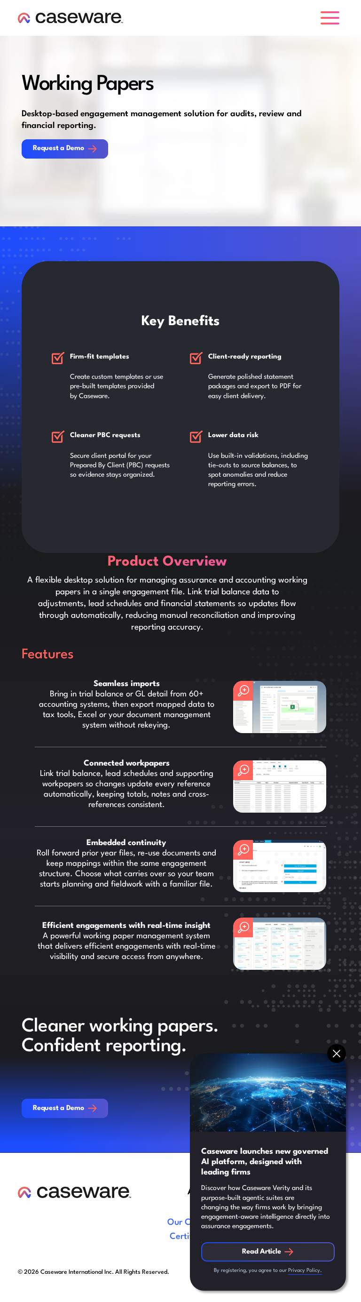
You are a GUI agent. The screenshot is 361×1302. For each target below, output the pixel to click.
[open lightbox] (279, 707)
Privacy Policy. (305, 1270)
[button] (332, 17)
